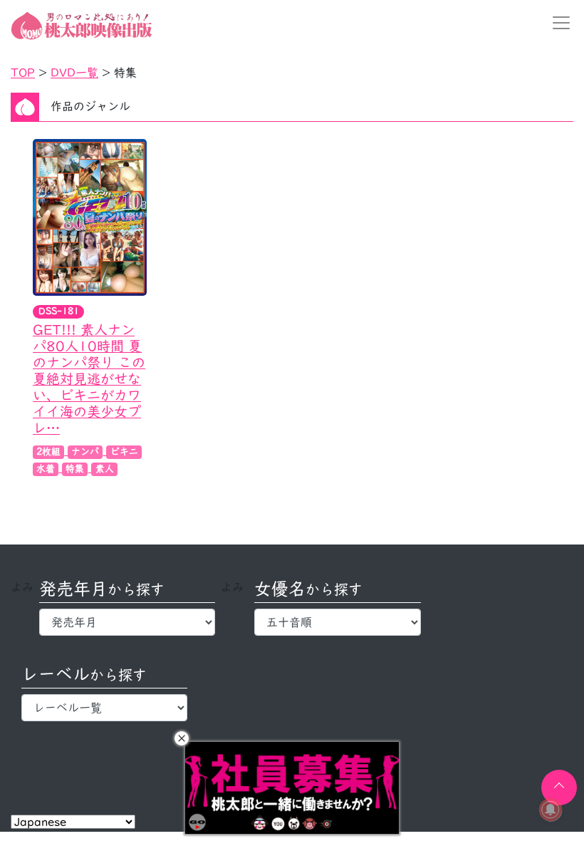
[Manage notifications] (550, 809)
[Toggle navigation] (557, 23)
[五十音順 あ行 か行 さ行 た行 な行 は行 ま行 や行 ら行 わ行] (337, 622)
